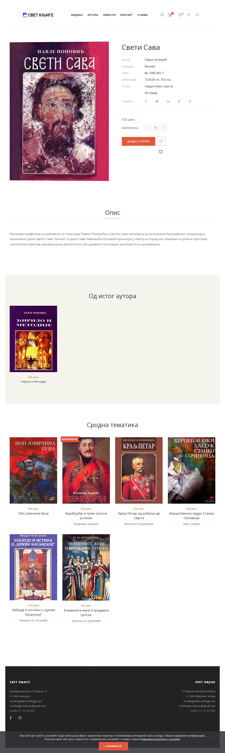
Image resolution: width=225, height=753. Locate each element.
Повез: (126, 86)
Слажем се (113, 746)
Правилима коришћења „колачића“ (160, 739)
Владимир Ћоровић (86, 524)
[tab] (113, 212)
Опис (112, 212)
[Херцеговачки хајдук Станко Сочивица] (191, 470)
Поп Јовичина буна (33, 513)
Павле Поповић (156, 60)
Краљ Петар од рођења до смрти (139, 515)
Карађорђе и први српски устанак (86, 515)
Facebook (189, 14)
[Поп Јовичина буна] (33, 470)
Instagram (197, 14)
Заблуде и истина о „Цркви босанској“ (33, 612)
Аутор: (126, 60)
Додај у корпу (138, 141)
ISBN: (125, 73)
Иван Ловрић (191, 524)
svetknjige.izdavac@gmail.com (28, 706)
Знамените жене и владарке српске (86, 612)
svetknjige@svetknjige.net (26, 701)
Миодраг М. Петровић (33, 620)
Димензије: (129, 79)
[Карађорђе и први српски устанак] (86, 470)
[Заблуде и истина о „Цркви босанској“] (33, 567)
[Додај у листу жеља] (161, 141)
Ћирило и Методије (33, 381)
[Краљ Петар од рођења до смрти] (139, 470)
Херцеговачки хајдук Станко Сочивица (191, 515)
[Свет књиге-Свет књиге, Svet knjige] (38, 15)
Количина (130, 128)
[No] (220, 742)
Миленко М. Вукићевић (138, 524)
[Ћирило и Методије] (33, 339)
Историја (151, 93)
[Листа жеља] (180, 15)
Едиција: (127, 66)
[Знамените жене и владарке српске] (86, 567)
